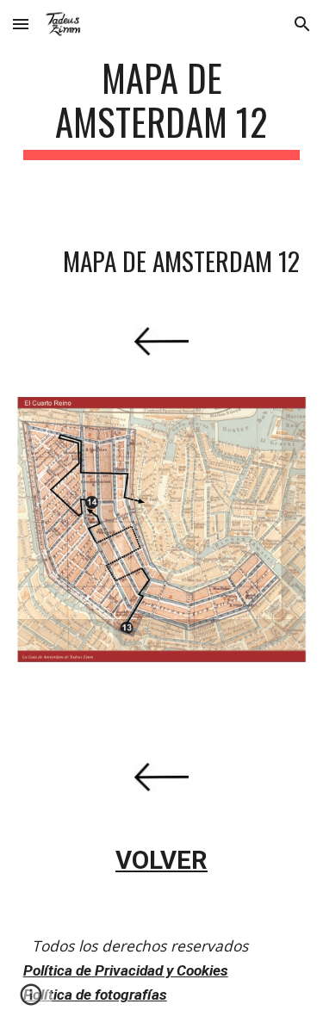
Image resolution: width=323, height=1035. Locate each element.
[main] (161, 107)
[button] (20, 23)
